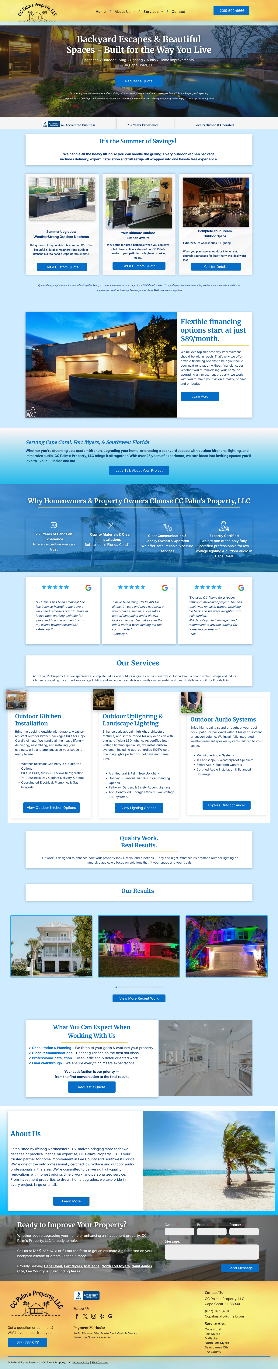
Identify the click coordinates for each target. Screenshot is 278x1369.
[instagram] (93, 1317)
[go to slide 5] (128, 987)
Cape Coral (213, 1329)
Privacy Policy (81, 1362)
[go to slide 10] (143, 987)
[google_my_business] (110, 1317)
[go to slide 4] (125, 987)
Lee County (213, 1352)
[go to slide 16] (161, 987)
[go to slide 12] (149, 987)
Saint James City (217, 1347)
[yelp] (102, 1317)
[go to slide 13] (152, 987)
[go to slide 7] (134, 987)
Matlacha (211, 1338)
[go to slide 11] (146, 987)
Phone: (235, 1225)
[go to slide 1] (116, 987)
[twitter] (85, 1317)
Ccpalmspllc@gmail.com (224, 1316)
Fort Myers (212, 1334)
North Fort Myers (217, 1343)
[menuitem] (101, 11)
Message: (172, 1241)
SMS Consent (100, 1362)
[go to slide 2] (119, 987)
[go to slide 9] (140, 987)
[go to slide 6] (131, 987)
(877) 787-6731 (45, 1251)
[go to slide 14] (155, 987)
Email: (202, 1225)
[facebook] (77, 1317)
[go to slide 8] (137, 987)
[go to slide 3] (122, 987)
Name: (170, 1225)
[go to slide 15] (158, 987)
